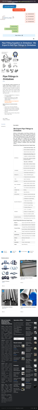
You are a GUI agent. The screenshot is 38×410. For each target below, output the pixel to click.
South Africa (4, 337)
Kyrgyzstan (3, 373)
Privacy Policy (18, 408)
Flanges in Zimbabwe (5, 281)
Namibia (10, 333)
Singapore (3, 397)
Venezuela (3, 361)
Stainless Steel (7, 108)
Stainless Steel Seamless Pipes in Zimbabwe (28, 307)
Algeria (7, 385)
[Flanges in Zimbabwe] (9, 270)
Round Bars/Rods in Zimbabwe (7, 307)
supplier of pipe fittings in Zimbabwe (9, 85)
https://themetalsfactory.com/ (19, 334)
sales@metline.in (27, 1)
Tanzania (10, 337)
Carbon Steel (7, 106)
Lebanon (6, 388)
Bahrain (10, 385)
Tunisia (11, 390)
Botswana (10, 326)
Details (22, 282)
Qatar (2, 390)
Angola (7, 326)
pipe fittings (15, 134)
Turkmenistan (3, 398)
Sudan (7, 335)
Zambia (9, 338)
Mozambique (10, 332)
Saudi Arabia (6, 390)
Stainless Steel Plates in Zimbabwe (26, 277)
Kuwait (2, 388)
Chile (11, 346)
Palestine (10, 389)
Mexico (6, 353)
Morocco (2, 389)
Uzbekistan (3, 382)
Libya (11, 388)
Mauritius (7, 333)
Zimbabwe (8, 119)
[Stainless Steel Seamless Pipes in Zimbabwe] (28, 297)
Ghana (6, 331)
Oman (7, 389)
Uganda (2, 338)
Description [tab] (3, 124)
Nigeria (5, 334)
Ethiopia (2, 328)
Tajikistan (10, 397)
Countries (21, 408)
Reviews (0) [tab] (3, 126)
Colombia (3, 347)
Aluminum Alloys (14, 112)
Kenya (9, 331)
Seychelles (3, 379)
